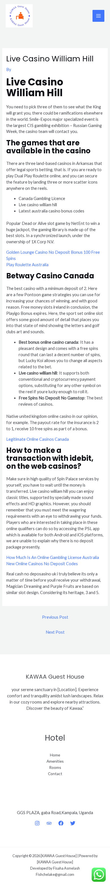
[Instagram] (37, 823)
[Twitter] (72, 823)
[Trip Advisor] (49, 823)
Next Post (55, 632)
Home (55, 754)
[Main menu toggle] (98, 16)
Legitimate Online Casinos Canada (37, 439)
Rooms (55, 767)
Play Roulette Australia (27, 264)
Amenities (55, 761)
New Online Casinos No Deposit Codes (42, 563)
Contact (55, 773)
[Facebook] (60, 823)
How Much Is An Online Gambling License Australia (52, 557)
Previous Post (55, 617)
